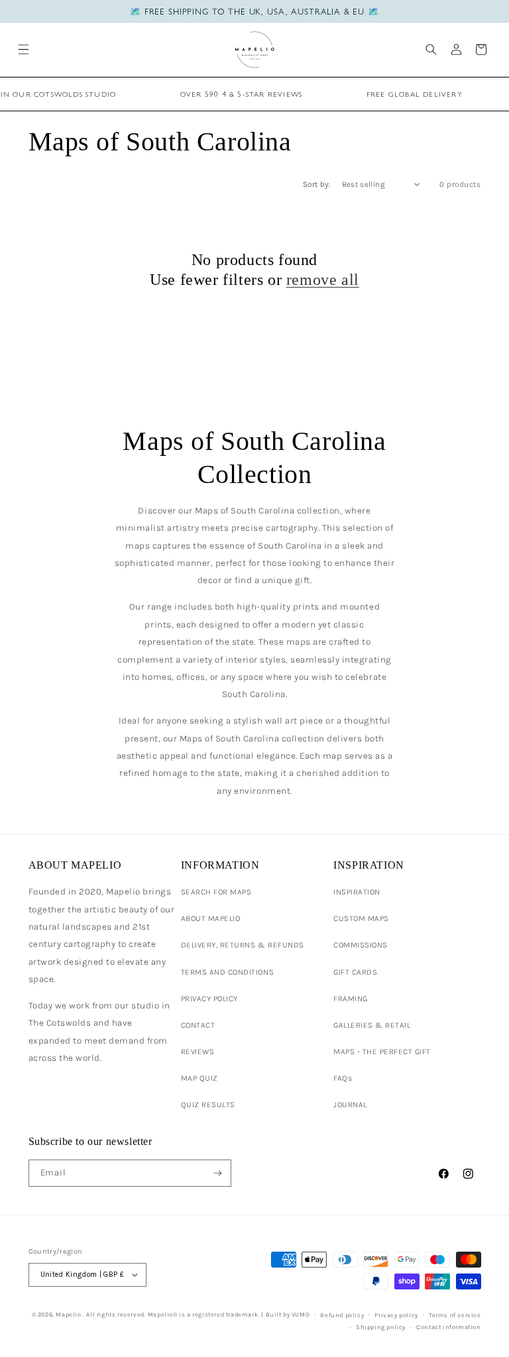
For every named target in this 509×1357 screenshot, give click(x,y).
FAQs (342, 1078)
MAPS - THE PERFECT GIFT (382, 1051)
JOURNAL (350, 1104)
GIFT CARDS (355, 972)
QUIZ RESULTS (208, 1104)
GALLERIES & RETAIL (371, 1025)
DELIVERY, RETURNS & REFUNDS (242, 945)
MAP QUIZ (199, 1078)
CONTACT (198, 1025)
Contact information (448, 1326)
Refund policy (342, 1315)
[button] (23, 49)
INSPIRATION (356, 891)
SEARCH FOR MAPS (216, 891)
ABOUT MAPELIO (211, 918)
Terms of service (455, 1315)
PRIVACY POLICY (209, 998)
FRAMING (350, 998)
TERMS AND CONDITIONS (227, 972)
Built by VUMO (288, 1314)
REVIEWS (198, 1051)
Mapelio (68, 1314)
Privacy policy (396, 1315)
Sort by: (317, 184)
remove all (322, 279)
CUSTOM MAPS (361, 918)
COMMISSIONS (360, 945)
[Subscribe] (217, 1173)
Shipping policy (381, 1326)
